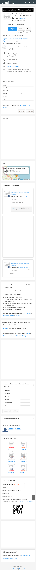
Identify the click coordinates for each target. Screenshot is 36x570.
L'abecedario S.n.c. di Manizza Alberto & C (18, 10)
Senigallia (17, 315)
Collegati (12, 29)
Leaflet (13, 179)
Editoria (22, 18)
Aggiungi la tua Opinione (11, 411)
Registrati (5, 328)
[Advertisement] (18, 139)
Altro (22, 202)
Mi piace (14, 199)
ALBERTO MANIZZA (24, 267)
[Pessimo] (23, 32)
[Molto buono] (29, 32)
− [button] (5, 171)
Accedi (13, 208)
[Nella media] (27, 32)
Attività (25, 196)
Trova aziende (23, 569)
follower (20, 25)
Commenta (14, 202)
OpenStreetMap (20, 179)
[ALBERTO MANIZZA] (9, 195)
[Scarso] (25, 32)
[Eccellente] (30, 32)
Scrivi (21, 29)
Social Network (13, 569)
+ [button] (5, 168)
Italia (24, 313)
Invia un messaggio (13, 66)
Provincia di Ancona (8, 315)
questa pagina (25, 556)
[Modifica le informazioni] (28, 29)
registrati (19, 208)
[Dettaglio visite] (33, 497)
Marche (29, 313)
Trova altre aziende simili (10, 559)
